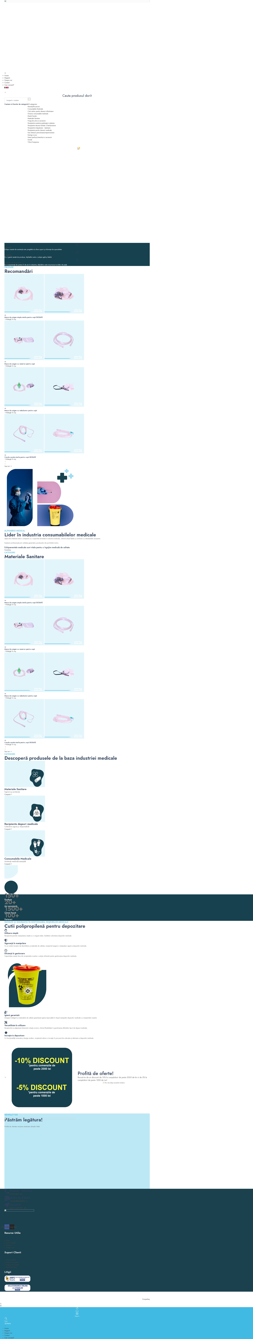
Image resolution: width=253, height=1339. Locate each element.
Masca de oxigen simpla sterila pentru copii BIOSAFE (23, 317)
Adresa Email (20, 1197)
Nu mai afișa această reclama (114, 1083)
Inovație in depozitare (14, 1035)
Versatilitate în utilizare (14, 1025)
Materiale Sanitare (34, 118)
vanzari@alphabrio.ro (18, 1201)
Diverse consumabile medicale (38, 114)
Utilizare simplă (11, 933)
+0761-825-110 (15, 1194)
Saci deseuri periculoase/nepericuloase (41, 133)
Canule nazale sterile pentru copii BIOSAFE (20, 457)
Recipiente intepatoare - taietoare (39, 128)
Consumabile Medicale (35, 109)
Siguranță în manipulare (15, 943)
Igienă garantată (11, 1015)
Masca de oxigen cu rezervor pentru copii (19, 364)
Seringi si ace (32, 135)
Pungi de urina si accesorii (36, 121)
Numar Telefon (20, 1190)
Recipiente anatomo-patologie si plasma (41, 123)
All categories (32, 104)
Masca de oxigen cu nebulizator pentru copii (20, 410)
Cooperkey (146, 1299)
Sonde (30, 140)
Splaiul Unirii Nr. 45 (17, 1208)
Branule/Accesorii (34, 106)
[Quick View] (5, 315)
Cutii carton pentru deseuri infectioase (40, 111)
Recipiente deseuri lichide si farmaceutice (42, 125)
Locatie (15, 1204)
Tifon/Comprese (33, 142)
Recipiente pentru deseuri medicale (40, 130)
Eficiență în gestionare (14, 953)
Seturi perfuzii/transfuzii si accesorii (40, 137)
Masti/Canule (32, 116)
